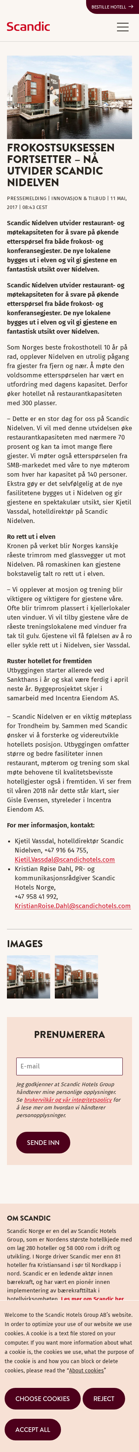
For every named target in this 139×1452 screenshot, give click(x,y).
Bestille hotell (109, 7)
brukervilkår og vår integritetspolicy (68, 1100)
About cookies (86, 1370)
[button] (123, 26)
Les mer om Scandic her (92, 1299)
